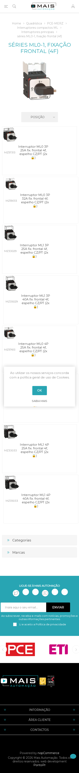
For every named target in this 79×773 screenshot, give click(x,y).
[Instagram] (35, 592)
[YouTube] (45, 593)
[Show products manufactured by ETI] (58, 649)
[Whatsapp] (64, 592)
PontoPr (39, 765)
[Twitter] (16, 593)
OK (39, 390)
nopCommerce (48, 753)
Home (16, 23)
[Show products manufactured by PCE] (20, 649)
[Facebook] (25, 592)
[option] (20, 649)
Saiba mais (39, 400)
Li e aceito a (42, 624)
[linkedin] (55, 592)
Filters (40, 105)
